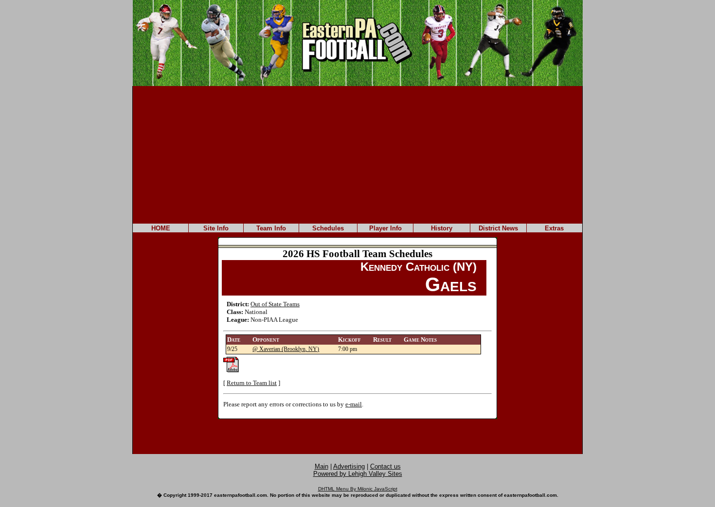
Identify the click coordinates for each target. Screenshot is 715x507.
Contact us (385, 466)
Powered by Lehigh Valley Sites (357, 473)
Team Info (271, 228)
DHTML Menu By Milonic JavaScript (357, 488)
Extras (554, 228)
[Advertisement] (357, 154)
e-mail (353, 404)
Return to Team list (252, 382)
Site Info (216, 228)
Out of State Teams (275, 304)
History (441, 228)
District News (498, 228)
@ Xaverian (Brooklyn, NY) (285, 349)
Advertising (349, 466)
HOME (160, 228)
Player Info (385, 228)
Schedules (328, 228)
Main (321, 466)
